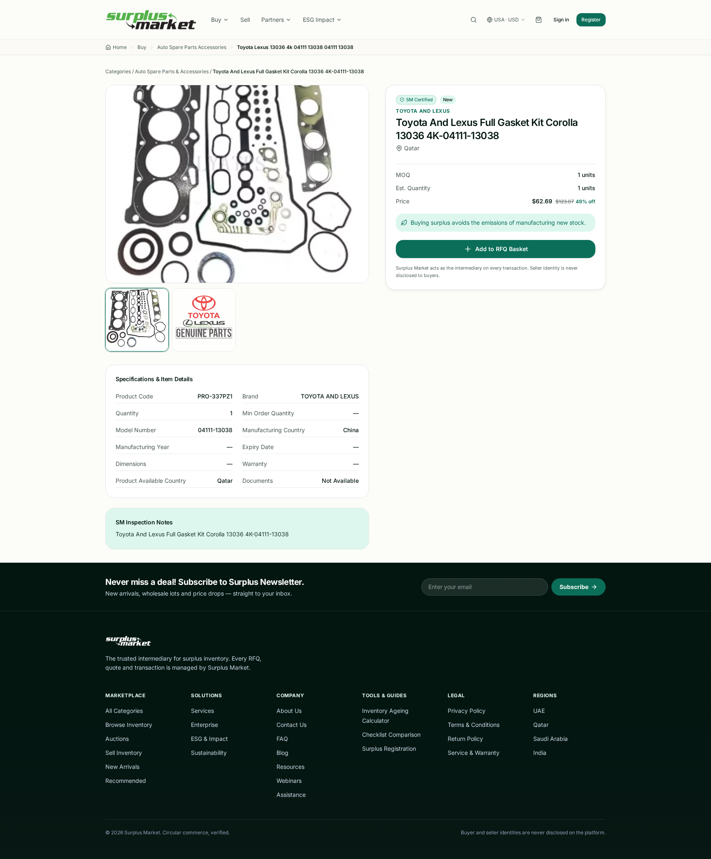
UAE (539, 710)
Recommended (125, 780)
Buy (216, 19)
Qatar (540, 724)
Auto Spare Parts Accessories (191, 47)
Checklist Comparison (391, 734)
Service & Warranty (474, 752)
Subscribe (574, 586)
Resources (290, 766)
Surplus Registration (389, 748)
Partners (272, 19)
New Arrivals (122, 766)
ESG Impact (319, 19)
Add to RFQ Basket (501, 248)
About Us (289, 710)
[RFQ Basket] (538, 19)
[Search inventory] (473, 19)
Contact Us (291, 724)
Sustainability (209, 752)
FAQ (282, 738)
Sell (245, 19)
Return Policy (465, 738)
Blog (282, 752)
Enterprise (204, 724)
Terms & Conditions (474, 724)
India (539, 752)
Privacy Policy (467, 710)
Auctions (117, 738)
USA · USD (506, 19)
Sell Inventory (123, 752)
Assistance (291, 794)
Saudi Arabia (550, 738)
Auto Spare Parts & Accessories (172, 71)
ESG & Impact (209, 738)
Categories (118, 71)
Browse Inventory (128, 724)
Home (120, 47)
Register (591, 19)
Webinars (289, 780)
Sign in (561, 19)
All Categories (124, 710)
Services (202, 710)
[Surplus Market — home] (150, 20)
